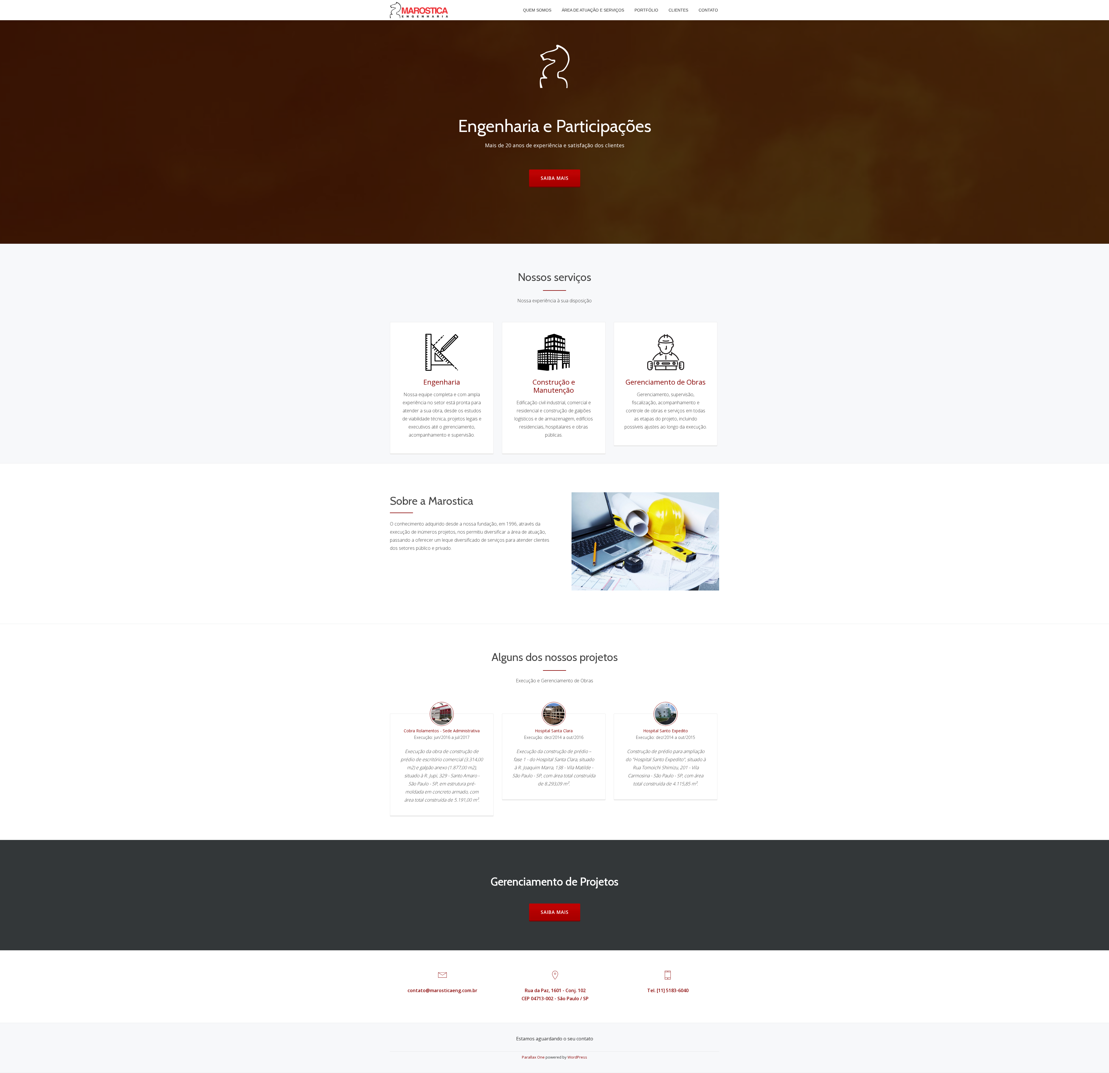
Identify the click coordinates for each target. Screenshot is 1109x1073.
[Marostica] (420, 10)
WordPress (577, 1057)
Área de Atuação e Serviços (593, 10)
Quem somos (537, 10)
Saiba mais (560, 178)
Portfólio (646, 10)
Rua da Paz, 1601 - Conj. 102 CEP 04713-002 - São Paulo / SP (555, 994)
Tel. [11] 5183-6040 (668, 990)
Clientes (678, 10)
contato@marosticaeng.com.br (442, 990)
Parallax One (534, 1057)
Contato (708, 10)
